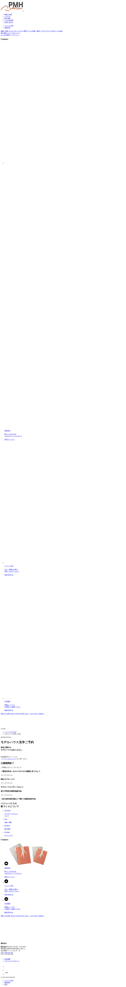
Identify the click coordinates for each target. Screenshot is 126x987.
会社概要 (7, 959)
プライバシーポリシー (11, 961)
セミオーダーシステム (15, 31)
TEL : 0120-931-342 (7, 952)
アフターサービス (46, 31)
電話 (5, 984)
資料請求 (7, 27)
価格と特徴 (8, 14)
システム (7, 16)
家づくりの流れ (57, 31)
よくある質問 (8, 20)
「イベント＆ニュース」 (9, 759)
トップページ (14, 35)
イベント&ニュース (13, 33)
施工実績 (7, 18)
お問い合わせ (8, 22)
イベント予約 (8, 25)
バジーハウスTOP (10, 732)
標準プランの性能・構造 (32, 31)
